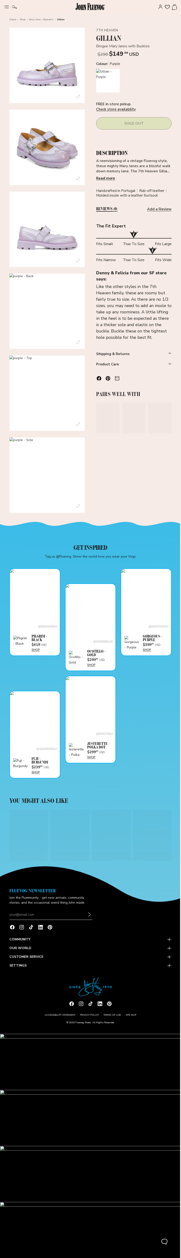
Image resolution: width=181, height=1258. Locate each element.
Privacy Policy (88, 1017)
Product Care (106, 364)
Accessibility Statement (59, 1017)
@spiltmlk (103, 724)
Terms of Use (111, 1017)
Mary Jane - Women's (41, 19)
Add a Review (157, 209)
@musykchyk (156, 618)
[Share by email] (116, 378)
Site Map (129, 1017)
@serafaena (46, 618)
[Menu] (6, 6)
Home (12, 19)
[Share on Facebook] (98, 378)
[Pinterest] (50, 930)
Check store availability (115, 109)
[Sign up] (89, 918)
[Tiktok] (31, 930)
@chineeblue (101, 633)
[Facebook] (12, 930)
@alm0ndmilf (46, 739)
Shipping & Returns (111, 354)
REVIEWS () (105, 209)
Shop (22, 19)
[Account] (158, 7)
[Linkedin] (40, 930)
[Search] (14, 7)
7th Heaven (106, 30)
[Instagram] (22, 930)
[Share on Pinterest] (107, 378)
